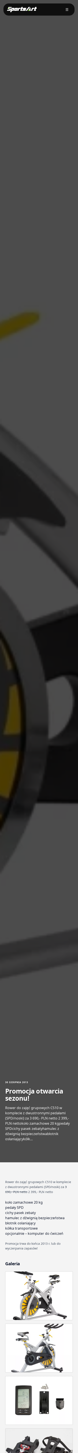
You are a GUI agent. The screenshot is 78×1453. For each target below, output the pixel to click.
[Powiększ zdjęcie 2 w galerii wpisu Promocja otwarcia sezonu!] (39, 1348)
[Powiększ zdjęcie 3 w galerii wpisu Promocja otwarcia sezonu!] (39, 1400)
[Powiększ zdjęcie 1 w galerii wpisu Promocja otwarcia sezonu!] (39, 1296)
